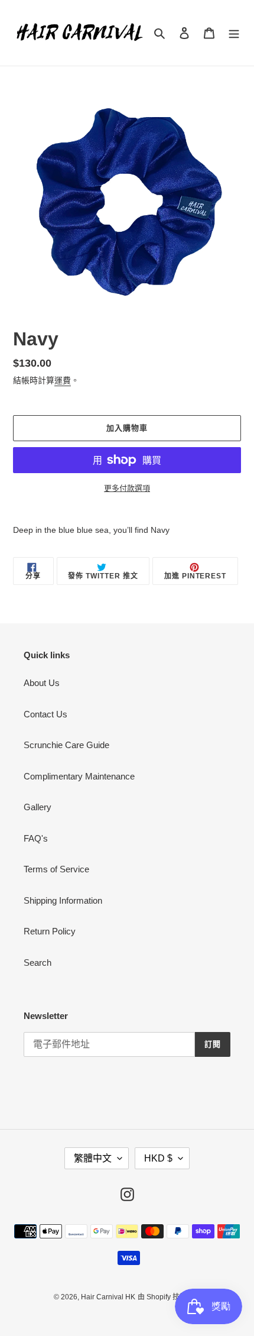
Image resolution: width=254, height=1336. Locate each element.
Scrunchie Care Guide (66, 745)
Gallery (37, 807)
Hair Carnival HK (108, 1297)
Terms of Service (56, 869)
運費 (62, 380)
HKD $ (158, 1158)
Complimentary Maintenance (79, 776)
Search (37, 962)
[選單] (234, 33)
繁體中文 (93, 1158)
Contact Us (45, 714)
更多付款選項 (127, 488)
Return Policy (50, 931)
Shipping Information (63, 900)
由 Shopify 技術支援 (169, 1297)
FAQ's (36, 838)
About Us (42, 683)
